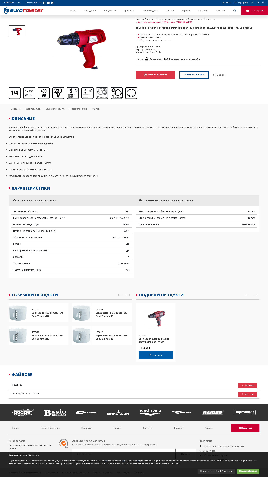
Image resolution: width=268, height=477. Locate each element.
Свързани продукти (55, 109)
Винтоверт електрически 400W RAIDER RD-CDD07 (154, 340)
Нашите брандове (50, 427)
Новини (170, 10)
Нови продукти (241, 3)
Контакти (203, 10)
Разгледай (155, 354)
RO (263, 3)
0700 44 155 (209, 450)
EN (258, 3)
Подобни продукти (78, 109)
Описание (15, 109)
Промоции (226, 3)
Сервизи (220, 10)
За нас (73, 10)
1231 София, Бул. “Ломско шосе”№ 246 (223, 446)
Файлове (96, 109)
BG (252, 3)
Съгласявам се (248, 471)
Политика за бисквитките (216, 471)
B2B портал (245, 427)
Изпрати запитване (194, 74)
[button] (90, 10)
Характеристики (33, 109)
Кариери (186, 10)
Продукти (86, 427)
